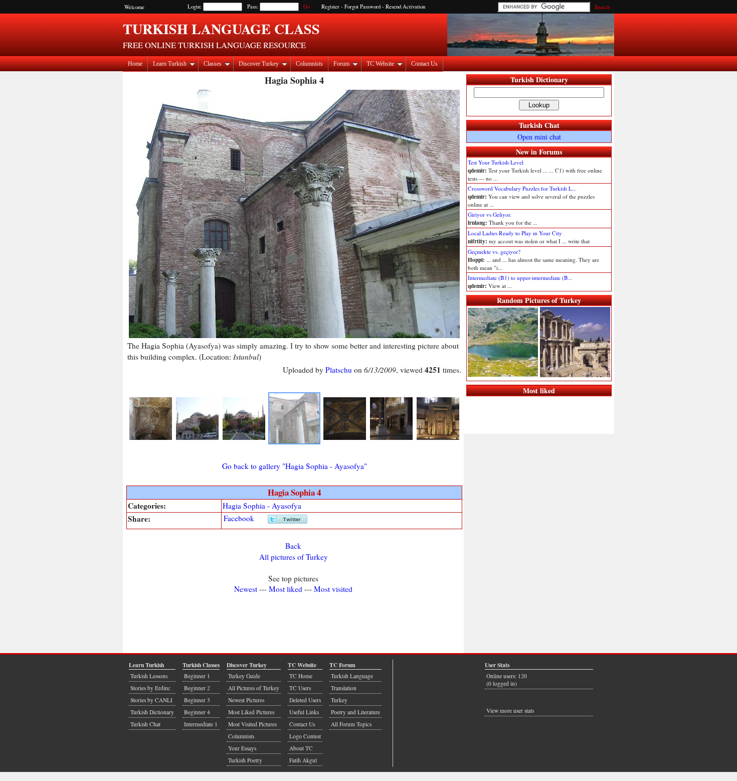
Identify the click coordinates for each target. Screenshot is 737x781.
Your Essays (242, 748)
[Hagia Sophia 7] (438, 438)
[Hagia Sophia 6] (391, 438)
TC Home (300, 676)
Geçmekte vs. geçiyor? (494, 251)
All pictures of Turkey (293, 557)
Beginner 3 (197, 700)
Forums (550, 151)
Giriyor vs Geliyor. (489, 214)
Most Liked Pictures (251, 712)
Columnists (309, 63)
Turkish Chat (539, 125)
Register (330, 6)
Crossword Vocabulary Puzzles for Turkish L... (522, 188)
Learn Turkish (170, 63)
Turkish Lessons (148, 676)
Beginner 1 (197, 676)
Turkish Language (352, 676)
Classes (213, 63)
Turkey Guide (244, 676)
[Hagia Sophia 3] (244, 438)
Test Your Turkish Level (495, 162)
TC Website (380, 63)
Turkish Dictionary (539, 79)
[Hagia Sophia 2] (197, 438)
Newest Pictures (246, 700)
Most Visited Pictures (252, 724)
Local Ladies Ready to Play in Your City (515, 233)
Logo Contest (305, 736)
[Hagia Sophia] (150, 438)
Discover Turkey (259, 63)
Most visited (333, 589)
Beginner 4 (197, 712)
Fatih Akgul (303, 760)
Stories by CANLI (151, 700)
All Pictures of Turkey (253, 688)
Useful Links (304, 712)
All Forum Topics (351, 724)
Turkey (339, 700)
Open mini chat (539, 136)
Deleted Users (305, 700)
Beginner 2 (197, 688)
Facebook (239, 518)
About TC (301, 748)
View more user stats (510, 710)
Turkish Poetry (245, 760)
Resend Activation (405, 6)
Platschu (338, 370)
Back (293, 546)
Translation (343, 688)
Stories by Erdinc (150, 688)
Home (135, 63)
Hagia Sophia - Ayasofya (262, 506)
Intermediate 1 (201, 724)
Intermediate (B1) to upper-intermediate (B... (520, 277)
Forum (341, 63)
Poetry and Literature (355, 712)
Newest (245, 589)
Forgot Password (362, 6)
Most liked (285, 589)
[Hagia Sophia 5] (344, 438)
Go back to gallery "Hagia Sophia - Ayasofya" (294, 466)
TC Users (300, 688)
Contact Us (424, 63)
